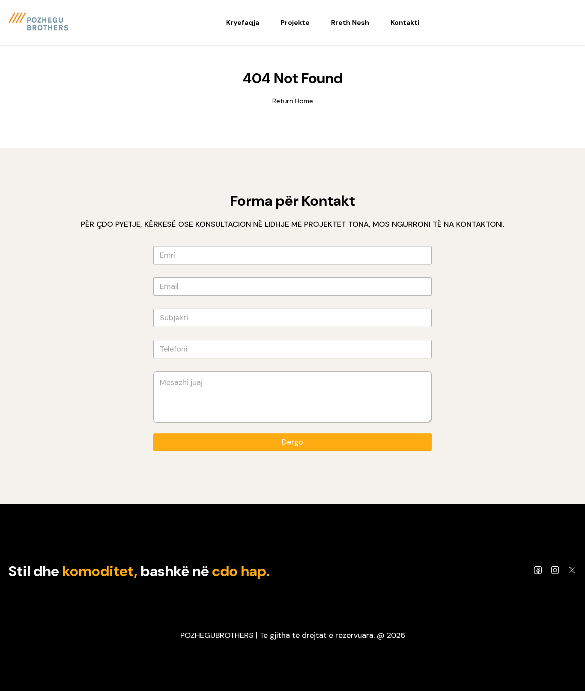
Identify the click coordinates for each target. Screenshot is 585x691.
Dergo (292, 442)
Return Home (292, 100)
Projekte (295, 22)
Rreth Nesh (350, 22)
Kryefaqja (242, 22)
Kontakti (405, 22)
